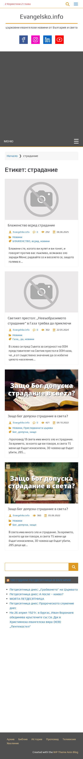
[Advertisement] (41, 92)
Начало (12, 156)
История (36, 739)
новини (45, 241)
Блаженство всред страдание (31, 225)
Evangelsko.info (41, 16)
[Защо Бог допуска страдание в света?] (41, 390)
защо (33, 431)
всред (35, 241)
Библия (23, 739)
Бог (15, 431)
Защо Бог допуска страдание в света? (38, 416)
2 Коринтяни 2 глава (18, 3)
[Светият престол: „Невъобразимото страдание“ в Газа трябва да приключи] (41, 291)
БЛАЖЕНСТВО (21, 241)
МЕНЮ (8, 141)
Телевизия (69, 739)
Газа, (16, 339)
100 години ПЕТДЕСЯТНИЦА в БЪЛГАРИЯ (40, 580)
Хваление (13, 743)
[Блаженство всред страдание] (41, 199)
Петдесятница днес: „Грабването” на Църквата (44, 589)
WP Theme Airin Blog (65, 752)
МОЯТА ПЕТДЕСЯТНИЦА (27, 599)
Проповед (52, 739)
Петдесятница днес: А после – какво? (37, 594)
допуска (23, 431)
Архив (10, 739)
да (22, 339)
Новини (17, 237)
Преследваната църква (38, 427)
